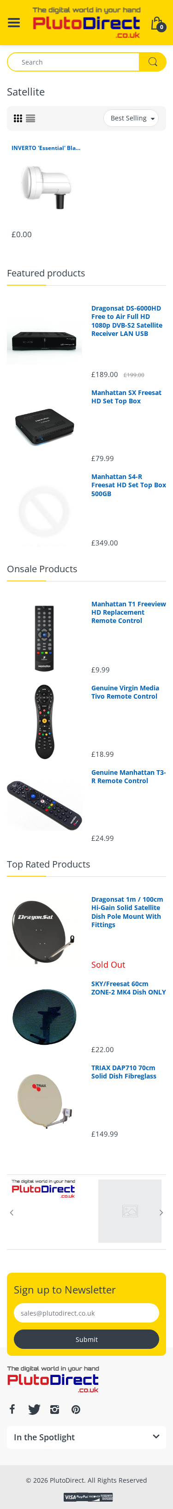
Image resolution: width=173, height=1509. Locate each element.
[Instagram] (54, 1409)
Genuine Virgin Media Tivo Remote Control (125, 692)
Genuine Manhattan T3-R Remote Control (128, 776)
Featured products (46, 273)
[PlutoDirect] (86, 22)
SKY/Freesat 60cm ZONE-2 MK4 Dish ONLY (128, 988)
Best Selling (129, 118)
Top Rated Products (48, 864)
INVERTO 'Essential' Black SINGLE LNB (47, 148)
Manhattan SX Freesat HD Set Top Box (126, 397)
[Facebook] (12, 1409)
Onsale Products (42, 569)
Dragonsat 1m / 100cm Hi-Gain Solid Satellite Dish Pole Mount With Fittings (127, 912)
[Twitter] (33, 1409)
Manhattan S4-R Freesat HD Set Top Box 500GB (128, 485)
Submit (87, 1339)
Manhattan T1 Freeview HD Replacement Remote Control (128, 612)
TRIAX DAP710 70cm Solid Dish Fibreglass (123, 1072)
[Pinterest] (76, 1409)
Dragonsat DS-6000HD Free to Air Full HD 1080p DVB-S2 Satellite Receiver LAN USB (126, 321)
